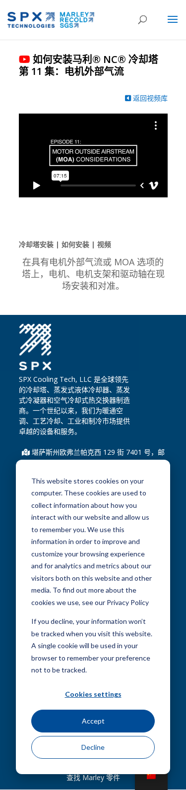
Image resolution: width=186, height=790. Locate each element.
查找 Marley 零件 (93, 777)
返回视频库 (149, 98)
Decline (93, 747)
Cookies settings (93, 694)
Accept (93, 721)
